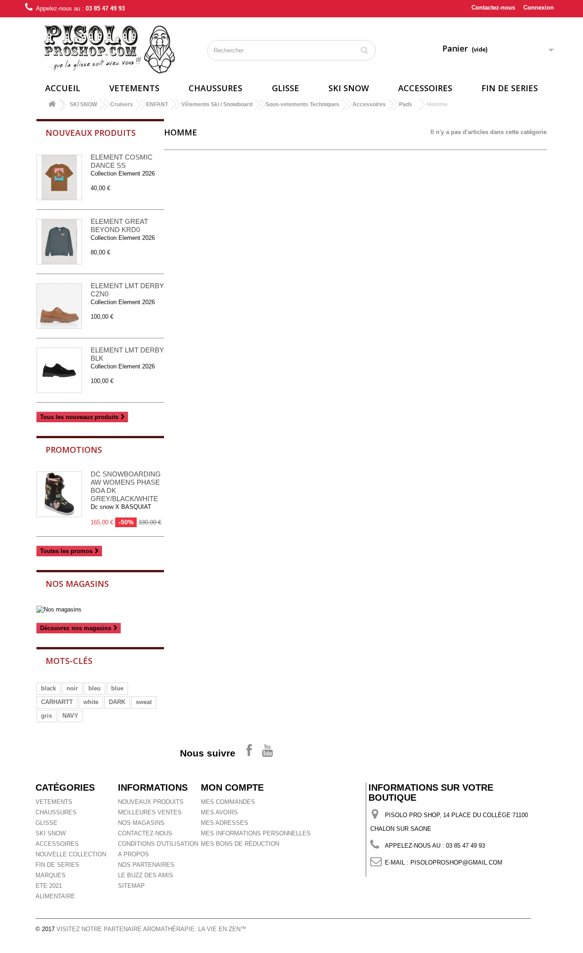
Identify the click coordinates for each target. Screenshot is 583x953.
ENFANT (157, 104)
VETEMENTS (134, 88)
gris (46, 715)
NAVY (70, 715)
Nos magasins (77, 583)
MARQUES (51, 875)
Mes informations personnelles (256, 833)
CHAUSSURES (215, 88)
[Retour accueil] (52, 105)
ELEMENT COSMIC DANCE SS (122, 161)
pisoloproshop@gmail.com (456, 862)
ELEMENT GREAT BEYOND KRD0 (119, 225)
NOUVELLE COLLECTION (71, 854)
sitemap (131, 885)
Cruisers (121, 104)
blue (117, 688)
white (90, 702)
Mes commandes (228, 801)
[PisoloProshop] (109, 49)
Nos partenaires (146, 864)
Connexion (538, 7)
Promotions (74, 449)
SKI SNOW (348, 88)
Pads (405, 104)
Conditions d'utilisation (158, 843)
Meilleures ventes (150, 812)
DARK (117, 702)
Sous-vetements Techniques (302, 104)
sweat (144, 702)
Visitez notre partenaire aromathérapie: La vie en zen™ (151, 929)
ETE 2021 (49, 885)
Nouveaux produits (91, 132)
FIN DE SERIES (509, 88)
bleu (94, 688)
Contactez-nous (493, 7)
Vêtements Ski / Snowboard (216, 104)
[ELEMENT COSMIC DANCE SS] (59, 177)
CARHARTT (57, 702)
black (48, 688)
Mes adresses (224, 822)
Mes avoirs (219, 812)
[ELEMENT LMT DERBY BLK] (59, 370)
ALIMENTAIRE (55, 896)
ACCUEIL (62, 88)
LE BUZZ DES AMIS (145, 875)
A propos (133, 854)
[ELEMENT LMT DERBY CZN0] (59, 306)
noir (72, 688)
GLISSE (285, 88)
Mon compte (232, 787)
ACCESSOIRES (425, 88)
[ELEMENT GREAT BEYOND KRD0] (59, 241)
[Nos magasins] (100, 610)
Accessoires (369, 104)
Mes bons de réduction (240, 843)
